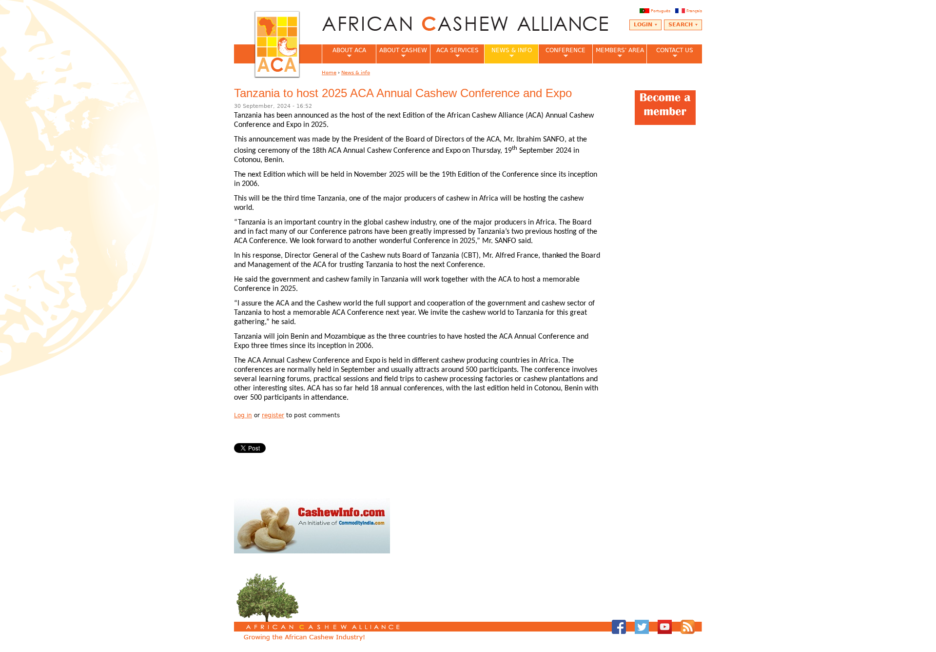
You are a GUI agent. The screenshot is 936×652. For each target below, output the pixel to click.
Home (329, 72)
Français (694, 10)
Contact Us (669, 53)
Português (660, 10)
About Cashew (401, 53)
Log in (243, 415)
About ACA (344, 53)
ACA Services (454, 53)
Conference (561, 53)
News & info (508, 53)
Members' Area (618, 53)
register (273, 415)
